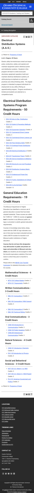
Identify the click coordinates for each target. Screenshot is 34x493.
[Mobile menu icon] (30, 6)
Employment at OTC (7, 444)
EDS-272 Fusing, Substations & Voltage (18, 180)
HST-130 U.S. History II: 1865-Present (19, 374)
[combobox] (17, 13)
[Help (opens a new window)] (31, 37)
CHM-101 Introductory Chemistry (18, 348)
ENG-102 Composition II (15, 309)
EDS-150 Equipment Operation (15, 130)
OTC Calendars (6, 440)
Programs (4, 442)
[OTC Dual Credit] (15, 6)
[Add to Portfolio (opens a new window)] (27, 37)
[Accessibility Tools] (31, 20)
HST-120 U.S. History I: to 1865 (17, 369)
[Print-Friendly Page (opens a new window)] (29, 37)
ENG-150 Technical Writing (16, 312)
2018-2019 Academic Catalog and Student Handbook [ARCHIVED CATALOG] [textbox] (17, 13)
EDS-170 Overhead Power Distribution (18, 145)
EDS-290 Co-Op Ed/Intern (14, 185)
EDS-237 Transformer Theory (15, 156)
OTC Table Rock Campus (9, 412)
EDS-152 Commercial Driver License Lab (19, 137)
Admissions (5, 433)
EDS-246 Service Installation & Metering (18, 159)
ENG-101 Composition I (15, 296)
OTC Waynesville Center (8, 419)
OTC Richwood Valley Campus (10, 410)
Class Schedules (6, 431)
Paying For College (7, 438)
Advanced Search (7, 25)
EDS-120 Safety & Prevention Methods (18, 124)
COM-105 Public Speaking (16, 330)
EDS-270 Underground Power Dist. (17, 174)
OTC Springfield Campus (9, 408)
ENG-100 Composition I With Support (19, 301)
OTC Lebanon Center (8, 414)
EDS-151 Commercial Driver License (17, 132)
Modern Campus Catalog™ (20, 492)
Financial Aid (5, 435)
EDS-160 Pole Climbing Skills (15, 143)
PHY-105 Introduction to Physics (18, 353)
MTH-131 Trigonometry (15, 283)
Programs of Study (16, 55)
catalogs (6, 490)
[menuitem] (9, 2)
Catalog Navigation (9, 30)
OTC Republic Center (7, 417)
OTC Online (5, 421)
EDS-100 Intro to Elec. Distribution (17, 119)
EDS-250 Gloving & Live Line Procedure (18, 164)
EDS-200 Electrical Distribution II (16, 151)
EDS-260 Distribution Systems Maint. (18, 169)
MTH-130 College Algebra (16, 280)
